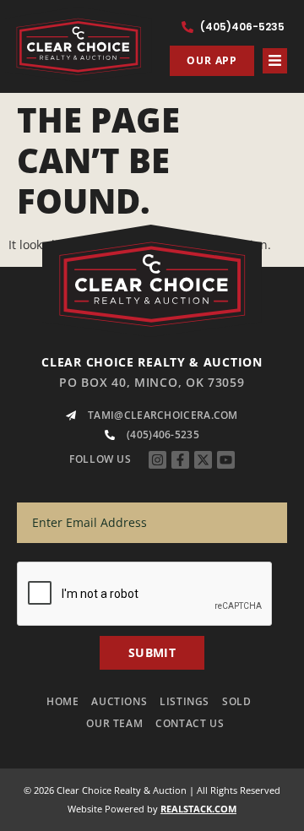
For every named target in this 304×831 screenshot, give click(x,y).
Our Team (114, 723)
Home (62, 701)
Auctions (119, 701)
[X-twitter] (203, 460)
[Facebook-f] (180, 460)
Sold (236, 701)
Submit (152, 652)
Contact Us (189, 723)
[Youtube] (226, 460)
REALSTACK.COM (198, 808)
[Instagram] (157, 460)
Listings (184, 701)
